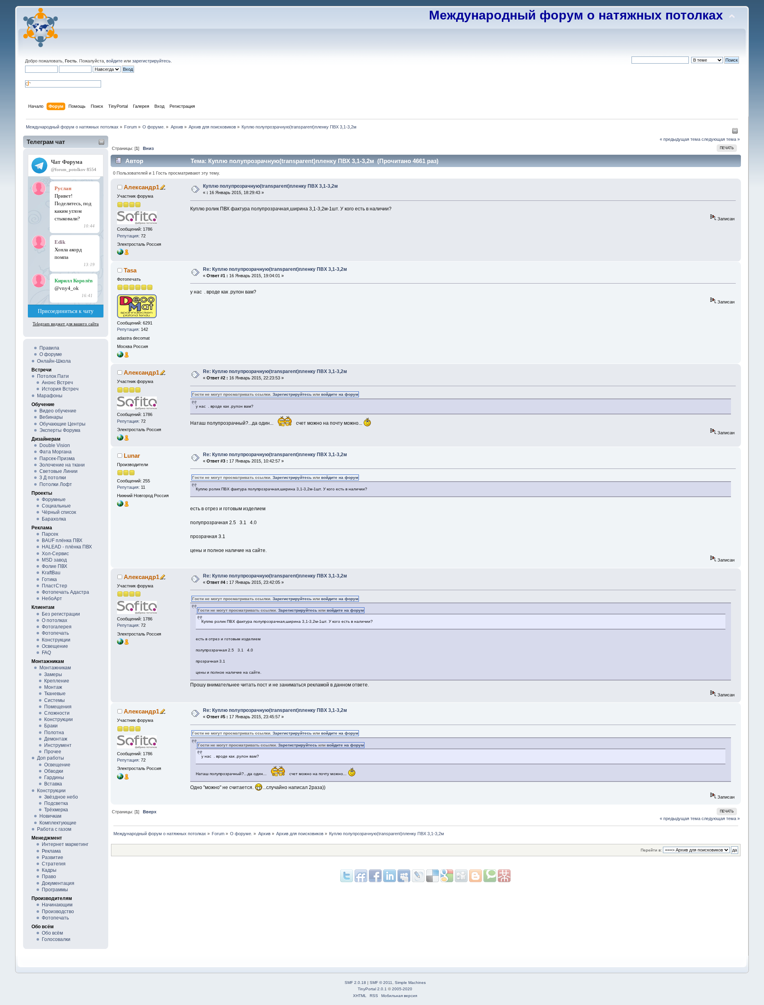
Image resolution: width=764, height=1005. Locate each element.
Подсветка (56, 803)
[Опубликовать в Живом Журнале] (432, 875)
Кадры (49, 870)
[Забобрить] (489, 875)
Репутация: (128, 235)
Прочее (52, 751)
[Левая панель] (735, 132)
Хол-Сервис (55, 553)
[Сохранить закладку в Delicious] (446, 875)
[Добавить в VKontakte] (404, 875)
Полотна (54, 732)
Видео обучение (57, 411)
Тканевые (55, 693)
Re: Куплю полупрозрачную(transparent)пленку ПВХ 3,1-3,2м (275, 269)
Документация (58, 883)
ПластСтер (54, 586)
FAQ (46, 652)
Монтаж (53, 687)
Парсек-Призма (57, 458)
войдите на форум (339, 394)
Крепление (56, 681)
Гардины (54, 777)
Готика (49, 579)
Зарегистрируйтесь (292, 394)
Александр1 (141, 187)
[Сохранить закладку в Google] (475, 875)
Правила (49, 348)
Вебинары (51, 417)
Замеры (53, 674)
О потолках (54, 620)
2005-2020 (402, 989)
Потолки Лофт (55, 484)
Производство (58, 911)
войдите (114, 60)
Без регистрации (61, 614)
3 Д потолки (52, 477)
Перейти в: (651, 850)
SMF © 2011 (381, 982)
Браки (51, 726)
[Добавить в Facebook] (375, 875)
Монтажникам (55, 668)
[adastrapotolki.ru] (120, 356)
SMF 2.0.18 (355, 982)
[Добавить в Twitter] (346, 875)
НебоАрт (52, 598)
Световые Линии (58, 471)
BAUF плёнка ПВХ (62, 540)
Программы (55, 889)
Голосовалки (56, 939)
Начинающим (57, 905)
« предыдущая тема (680, 139)
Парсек (50, 534)
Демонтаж (55, 739)
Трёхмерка (56, 810)
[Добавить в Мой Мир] (418, 875)
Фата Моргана (55, 452)
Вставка (53, 784)
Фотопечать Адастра (65, 592)
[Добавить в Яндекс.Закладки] (389, 875)
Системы (54, 700)
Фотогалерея (57, 627)
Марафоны (49, 396)
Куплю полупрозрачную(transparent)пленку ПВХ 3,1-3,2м (270, 186)
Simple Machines (410, 982)
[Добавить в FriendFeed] (361, 875)
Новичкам (50, 816)
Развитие (52, 857)
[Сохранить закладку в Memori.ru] (504, 875)
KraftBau (51, 572)
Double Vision (54, 445)
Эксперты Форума (59, 430)
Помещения (58, 707)
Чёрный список (59, 512)
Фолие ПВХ (54, 566)
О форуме (50, 354)
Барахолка (54, 519)
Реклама (51, 851)
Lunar (132, 455)
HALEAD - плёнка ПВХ (67, 547)
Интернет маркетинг (65, 844)
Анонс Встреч (57, 382)
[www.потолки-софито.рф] (120, 253)
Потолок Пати (53, 376)
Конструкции (56, 640)
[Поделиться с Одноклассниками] (461, 875)
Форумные (54, 499)
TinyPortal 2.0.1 (372, 989)
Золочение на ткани (62, 465)
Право (49, 876)
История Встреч (60, 389)
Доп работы (50, 758)
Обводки (53, 771)
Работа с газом (54, 829)
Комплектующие (57, 823)
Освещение (55, 646)
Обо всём (52, 933)
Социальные (56, 506)
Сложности (57, 713)
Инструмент (58, 745)
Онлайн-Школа (54, 361)
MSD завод (54, 560)
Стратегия (54, 864)
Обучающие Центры (62, 424)
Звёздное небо (61, 797)
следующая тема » (721, 139)
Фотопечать (55, 633)
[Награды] (127, 253)
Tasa (130, 270)
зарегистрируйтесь (151, 60)
